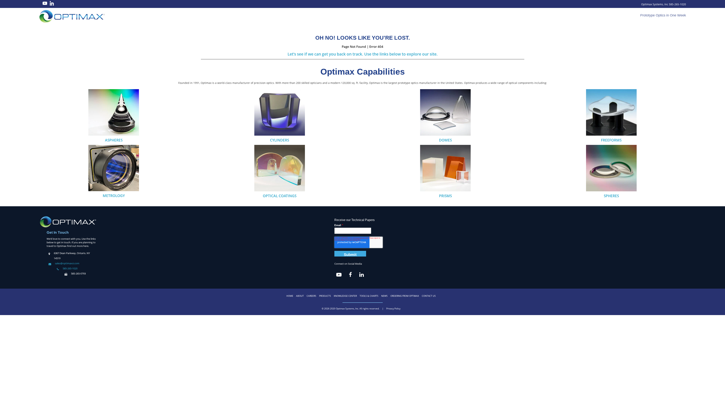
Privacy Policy (393, 308)
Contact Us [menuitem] (429, 296)
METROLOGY (114, 195)
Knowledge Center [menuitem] (345, 296)
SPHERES (611, 195)
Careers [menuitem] (311, 296)
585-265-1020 (70, 268)
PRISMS (445, 195)
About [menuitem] (300, 296)
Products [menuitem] (325, 296)
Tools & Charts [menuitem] (369, 296)
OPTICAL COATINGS (279, 195)
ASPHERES (114, 140)
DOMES (445, 140)
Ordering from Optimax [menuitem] (404, 296)
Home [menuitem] (289, 296)
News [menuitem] (384, 296)
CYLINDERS (279, 140)
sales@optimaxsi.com (67, 263)
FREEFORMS (611, 140)
